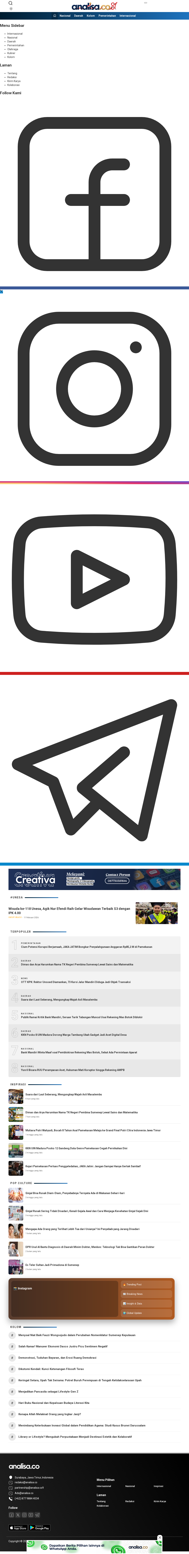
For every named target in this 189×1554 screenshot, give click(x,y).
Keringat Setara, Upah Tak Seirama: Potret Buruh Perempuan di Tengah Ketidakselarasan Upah (80, 1380)
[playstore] (39, 1529)
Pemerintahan (107, 15)
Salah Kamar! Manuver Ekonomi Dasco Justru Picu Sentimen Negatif (63, 1346)
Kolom (91, 15)
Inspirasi (15, 917)
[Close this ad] (159, 1537)
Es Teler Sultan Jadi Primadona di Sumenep (52, 1264)
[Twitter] (1, 292)
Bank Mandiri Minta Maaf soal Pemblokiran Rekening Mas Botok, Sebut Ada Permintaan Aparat (79, 1052)
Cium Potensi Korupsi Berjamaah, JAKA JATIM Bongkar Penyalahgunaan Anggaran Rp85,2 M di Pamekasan (86, 946)
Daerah (78, 15)
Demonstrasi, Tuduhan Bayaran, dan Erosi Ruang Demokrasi (57, 1357)
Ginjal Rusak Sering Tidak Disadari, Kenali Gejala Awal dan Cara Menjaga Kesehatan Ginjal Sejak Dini (86, 1211)
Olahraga (12, 49)
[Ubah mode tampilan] (10, 8)
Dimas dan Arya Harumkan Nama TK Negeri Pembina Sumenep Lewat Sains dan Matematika (77, 964)
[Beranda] (54, 16)
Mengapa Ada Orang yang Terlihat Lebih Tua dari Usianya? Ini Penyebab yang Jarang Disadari (82, 1229)
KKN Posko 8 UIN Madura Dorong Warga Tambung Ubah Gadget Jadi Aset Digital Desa (74, 1034)
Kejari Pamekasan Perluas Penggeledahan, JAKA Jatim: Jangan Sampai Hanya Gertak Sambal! (83, 1166)
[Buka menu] (145, 2)
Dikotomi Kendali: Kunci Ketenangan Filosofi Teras (51, 1369)
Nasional (65, 15)
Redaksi (12, 77)
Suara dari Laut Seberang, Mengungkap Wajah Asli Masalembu (59, 999)
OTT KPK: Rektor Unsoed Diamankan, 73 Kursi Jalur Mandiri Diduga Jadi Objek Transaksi (76, 982)
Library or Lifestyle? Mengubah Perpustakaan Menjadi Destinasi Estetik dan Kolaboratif (75, 1436)
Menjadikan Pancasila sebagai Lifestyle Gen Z (48, 1391)
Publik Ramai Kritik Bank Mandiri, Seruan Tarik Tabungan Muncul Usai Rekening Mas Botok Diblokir (82, 1017)
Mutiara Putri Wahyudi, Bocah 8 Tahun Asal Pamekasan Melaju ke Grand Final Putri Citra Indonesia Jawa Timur (93, 1130)
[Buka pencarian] (10, 3)
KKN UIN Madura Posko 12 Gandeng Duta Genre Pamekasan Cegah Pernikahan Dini (76, 1148)
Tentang (12, 73)
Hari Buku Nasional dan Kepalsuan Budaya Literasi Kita (53, 1403)
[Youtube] (94, 673)
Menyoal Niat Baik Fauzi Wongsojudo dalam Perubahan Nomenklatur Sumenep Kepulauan (76, 1335)
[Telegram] (94, 864)
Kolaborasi (13, 85)
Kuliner (11, 53)
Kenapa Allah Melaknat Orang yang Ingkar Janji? (49, 1414)
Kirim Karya (13, 81)
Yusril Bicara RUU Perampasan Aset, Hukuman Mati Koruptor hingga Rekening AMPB (73, 1070)
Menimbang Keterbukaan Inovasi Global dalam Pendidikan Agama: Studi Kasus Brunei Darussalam (81, 1425)
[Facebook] (94, 287)
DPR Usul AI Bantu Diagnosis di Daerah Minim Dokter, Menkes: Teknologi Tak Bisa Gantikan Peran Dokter (89, 1247)
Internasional (128, 15)
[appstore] (18, 1529)
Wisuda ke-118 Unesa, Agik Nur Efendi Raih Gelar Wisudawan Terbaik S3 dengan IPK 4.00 (69, 911)
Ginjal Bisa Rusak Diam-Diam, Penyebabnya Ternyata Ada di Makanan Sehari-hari (75, 1193)
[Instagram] (94, 482)
